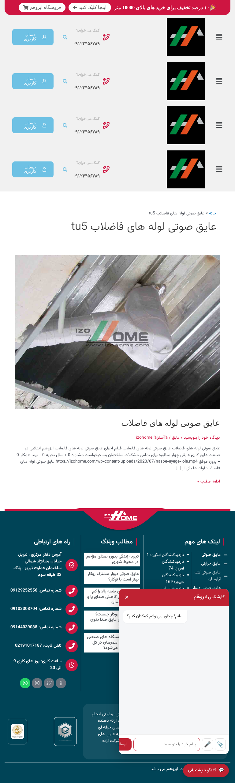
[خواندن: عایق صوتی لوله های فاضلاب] (117, 332)
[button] (219, 37)
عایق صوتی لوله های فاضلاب (170, 423)
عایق (176, 437)
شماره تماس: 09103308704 (36, 609)
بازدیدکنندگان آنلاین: (166, 555)
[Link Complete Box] (112, 559)
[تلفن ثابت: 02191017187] (71, 646)
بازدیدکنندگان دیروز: (173, 578)
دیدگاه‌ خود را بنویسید (202, 437)
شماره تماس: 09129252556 (36, 590)
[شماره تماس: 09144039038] (71, 628)
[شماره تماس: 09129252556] (71, 591)
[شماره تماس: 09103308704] (71, 609)
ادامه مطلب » (208, 481)
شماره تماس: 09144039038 (36, 627)
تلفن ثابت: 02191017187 (38, 645)
